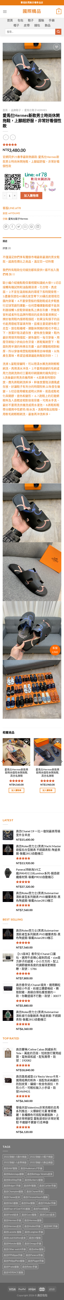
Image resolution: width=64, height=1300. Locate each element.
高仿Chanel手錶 (34, 1191)
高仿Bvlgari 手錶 (12, 1185)
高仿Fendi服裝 (40, 1208)
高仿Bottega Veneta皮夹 (39, 1174)
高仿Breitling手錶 (13, 1179)
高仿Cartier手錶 (47, 1185)
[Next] (61, 768)
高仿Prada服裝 (11, 1266)
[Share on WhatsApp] (6, 227)
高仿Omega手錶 (33, 1243)
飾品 (48, 25)
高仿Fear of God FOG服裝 (17, 1208)
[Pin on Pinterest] (31, 227)
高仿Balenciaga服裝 (14, 1174)
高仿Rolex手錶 (29, 1266)
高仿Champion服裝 (13, 1191)
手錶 (52, 20)
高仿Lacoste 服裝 (13, 1231)
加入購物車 (31, 195)
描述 (5, 241)
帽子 (16, 25)
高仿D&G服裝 (11, 1203)
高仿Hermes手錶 (12, 1220)
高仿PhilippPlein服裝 (14, 1260)
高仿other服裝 (36, 1249)
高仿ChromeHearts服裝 (35, 1197)
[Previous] (2, 768)
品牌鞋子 (16, 110)
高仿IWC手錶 (51, 1226)
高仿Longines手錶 (34, 1231)
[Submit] (58, 32)
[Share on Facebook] (12, 227)
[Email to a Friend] (25, 227)
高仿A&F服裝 (10, 1168)
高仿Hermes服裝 (33, 1220)
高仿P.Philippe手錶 (13, 1255)
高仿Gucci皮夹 (47, 1214)
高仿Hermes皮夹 (12, 1226)
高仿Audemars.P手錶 (31, 1168)
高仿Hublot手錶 (32, 1226)
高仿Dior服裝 (28, 1203)
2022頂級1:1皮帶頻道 (15, 1162)
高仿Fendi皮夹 (11, 1214)
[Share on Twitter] (19, 227)
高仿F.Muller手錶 (47, 1203)
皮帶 (27, 25)
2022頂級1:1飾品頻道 (41, 1162)
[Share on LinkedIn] (38, 227)
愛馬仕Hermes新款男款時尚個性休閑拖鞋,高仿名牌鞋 (16, 772)
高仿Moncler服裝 (12, 1243)
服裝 (41, 20)
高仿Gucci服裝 (29, 1214)
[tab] (32, 241)
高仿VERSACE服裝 (13, 1272)
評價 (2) (7, 248)
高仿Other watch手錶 (15, 1249)
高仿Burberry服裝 (34, 1179)
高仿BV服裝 (30, 1185)
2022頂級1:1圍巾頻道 (15, 1156)
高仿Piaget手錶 (36, 1260)
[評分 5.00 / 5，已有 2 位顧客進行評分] (32, 144)
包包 (20, 20)
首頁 (10, 20)
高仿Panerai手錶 (34, 1255)
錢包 (37, 25)
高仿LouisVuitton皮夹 (15, 1237)
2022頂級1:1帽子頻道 (41, 1156)
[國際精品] (32, 11)
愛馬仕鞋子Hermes (35, 110)
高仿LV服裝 (35, 1237)
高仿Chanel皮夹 (12, 1197)
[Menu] (5, 11)
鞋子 (31, 20)
